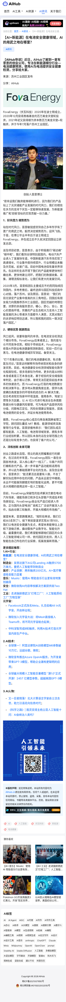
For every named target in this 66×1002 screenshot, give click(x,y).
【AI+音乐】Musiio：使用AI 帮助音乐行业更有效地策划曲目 (16, 869)
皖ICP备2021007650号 (33, 981)
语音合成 (19, 961)
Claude (52, 940)
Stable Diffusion (24, 950)
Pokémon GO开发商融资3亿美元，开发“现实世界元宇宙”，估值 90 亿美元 (17, 900)
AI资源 (30, 11)
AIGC (21, 920)
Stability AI (9, 950)
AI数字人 (58, 925)
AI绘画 (39, 930)
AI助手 (15, 925)
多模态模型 (51, 950)
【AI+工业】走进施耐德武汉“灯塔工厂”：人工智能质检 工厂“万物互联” (49, 869)
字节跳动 (21, 955)
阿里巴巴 (41, 961)
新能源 (7, 555)
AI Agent (12, 920)
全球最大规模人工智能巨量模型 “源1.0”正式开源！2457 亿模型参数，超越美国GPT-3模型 (35, 678)
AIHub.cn (10, 792)
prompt (51, 945)
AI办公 (7, 925)
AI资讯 (43, 11)
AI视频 (20, 935)
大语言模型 (9, 955)
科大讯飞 (52, 955)
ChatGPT (41, 940)
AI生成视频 (28, 930)
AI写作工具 (50, 920)
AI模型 (17, 930)
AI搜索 (35, 925)
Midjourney (17, 945)
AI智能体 (8, 930)
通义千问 (30, 961)
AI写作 (39, 920)
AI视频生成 (30, 935)
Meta (6, 945)
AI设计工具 (9, 940)
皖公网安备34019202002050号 (35, 985)
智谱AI (42, 955)
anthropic (29, 940)
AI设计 (54, 935)
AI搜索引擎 (46, 925)
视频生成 (8, 961)
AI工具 (16, 11)
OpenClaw (40, 945)
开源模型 (32, 955)
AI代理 (30, 920)
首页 (6, 11)
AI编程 (48, 930)
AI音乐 (20, 940)
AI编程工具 (9, 935)
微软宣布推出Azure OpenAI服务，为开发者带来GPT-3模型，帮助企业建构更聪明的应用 (34, 662)
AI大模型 (25, 925)
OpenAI (28, 945)
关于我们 (55, 11)
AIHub (41, 976)
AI (5, 920)
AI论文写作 (43, 935)
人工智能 (39, 950)
